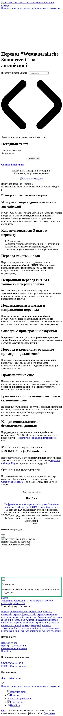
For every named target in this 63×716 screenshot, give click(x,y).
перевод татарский (11, 625)
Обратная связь (18, 692)
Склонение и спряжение (14, 648)
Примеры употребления (13, 645)
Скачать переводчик (12, 164)
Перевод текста (9, 643)
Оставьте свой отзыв (12, 482)
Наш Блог (15, 705)
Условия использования (13, 600)
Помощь (14, 695)
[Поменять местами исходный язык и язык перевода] (31, 134)
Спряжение (35, 8)
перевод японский (51, 631)
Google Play (9, 463)
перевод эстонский (31, 631)
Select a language (9, 606)
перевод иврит (19, 620)
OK (3, 710)
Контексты (16, 8)
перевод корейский (24, 622)
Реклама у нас (17, 702)
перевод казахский (38, 620)
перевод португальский (47, 622)
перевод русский (33, 611)
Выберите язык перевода (15, 137)
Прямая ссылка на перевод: (15, 541)
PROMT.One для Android (14, 666)
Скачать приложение (21, 698)
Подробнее (49, 713)
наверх (4, 598)
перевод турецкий (31, 625)
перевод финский (10, 631)
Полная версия (35, 600)
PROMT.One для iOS (12, 663)
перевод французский (24, 614)
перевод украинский (48, 628)
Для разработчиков (11, 678)
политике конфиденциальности (36, 437)
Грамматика (55, 8)
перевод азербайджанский (38, 617)
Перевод (5, 8)
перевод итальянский (12, 617)
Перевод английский (12, 611)
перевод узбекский (26, 628)
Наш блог (6, 651)
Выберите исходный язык (14, 73)
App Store (55, 460)
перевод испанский (47, 614)
